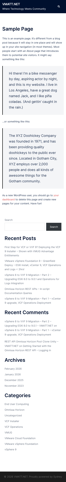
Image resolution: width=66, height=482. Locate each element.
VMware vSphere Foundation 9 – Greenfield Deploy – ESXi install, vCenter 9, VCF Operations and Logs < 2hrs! (33, 265)
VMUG (8, 432)
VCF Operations (14, 426)
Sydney (57, 476)
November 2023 (14, 385)
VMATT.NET (11, 4)
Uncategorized (13, 415)
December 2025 (14, 380)
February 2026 (13, 368)
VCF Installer (12, 421)
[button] (58, 6)
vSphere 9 (10, 449)
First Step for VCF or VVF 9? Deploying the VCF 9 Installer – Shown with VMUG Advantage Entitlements (32, 251)
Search (9, 219)
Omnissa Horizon (14, 409)
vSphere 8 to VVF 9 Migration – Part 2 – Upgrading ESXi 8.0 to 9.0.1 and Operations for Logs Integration (32, 279)
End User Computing (17, 404)
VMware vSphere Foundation (21, 443)
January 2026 (13, 374)
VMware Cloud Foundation (20, 438)
